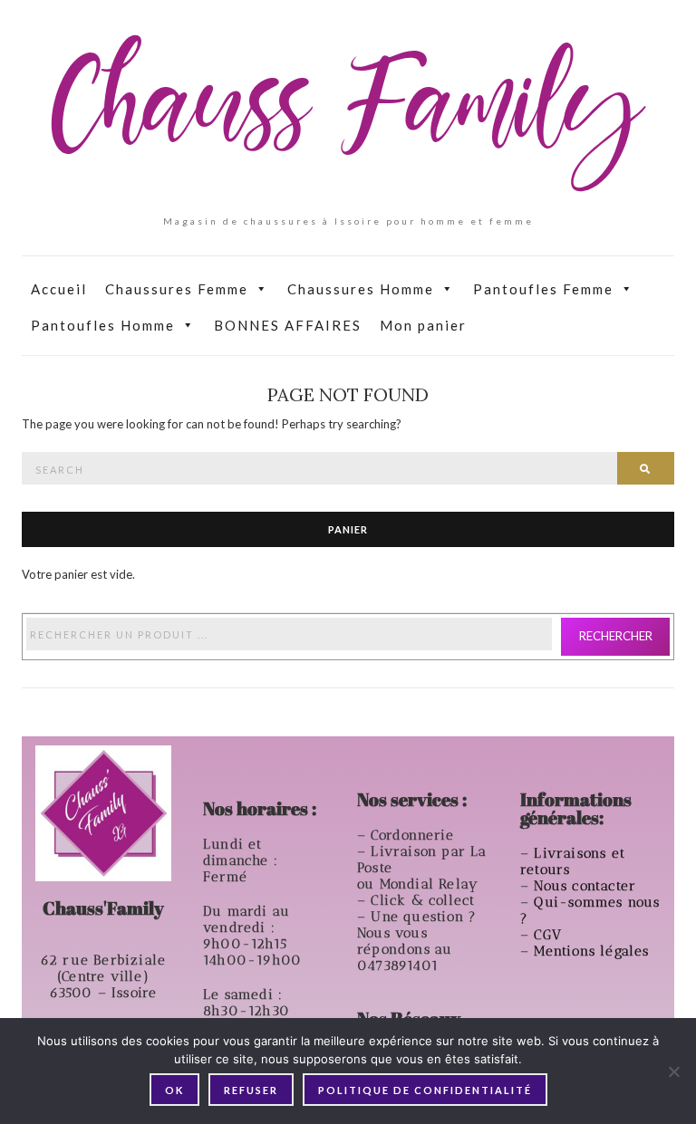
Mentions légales (593, 951)
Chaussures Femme (176, 289)
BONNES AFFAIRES (288, 325)
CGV (550, 935)
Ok (174, 1090)
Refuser (251, 1090)
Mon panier (423, 325)
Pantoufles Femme (543, 289)
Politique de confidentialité (425, 1090)
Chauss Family (348, 113)
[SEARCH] (645, 468)
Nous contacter (587, 886)
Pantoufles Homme (103, 325)
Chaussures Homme (360, 289)
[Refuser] (673, 1071)
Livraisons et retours (572, 861)
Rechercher (615, 636)
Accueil (59, 289)
